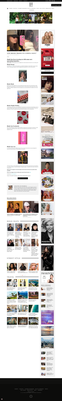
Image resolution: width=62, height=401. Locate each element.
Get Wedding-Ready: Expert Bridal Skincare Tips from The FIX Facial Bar (26, 249)
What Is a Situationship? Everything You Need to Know (50, 364)
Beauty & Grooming (31, 8)
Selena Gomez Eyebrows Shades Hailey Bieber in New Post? (30, 215)
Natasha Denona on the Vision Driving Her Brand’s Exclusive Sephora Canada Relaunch (34, 234)
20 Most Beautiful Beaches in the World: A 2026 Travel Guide (33, 315)
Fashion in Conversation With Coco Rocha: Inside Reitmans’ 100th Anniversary (26, 234)
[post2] (47, 317)
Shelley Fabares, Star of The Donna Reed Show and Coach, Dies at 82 (50, 359)
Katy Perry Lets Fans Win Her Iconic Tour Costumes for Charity (50, 369)
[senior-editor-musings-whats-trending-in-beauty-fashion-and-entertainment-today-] (47, 181)
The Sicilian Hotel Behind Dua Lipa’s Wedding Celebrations (12, 315)
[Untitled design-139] (47, 230)
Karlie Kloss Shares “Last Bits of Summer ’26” (50, 374)
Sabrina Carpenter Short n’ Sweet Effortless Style (11, 272)
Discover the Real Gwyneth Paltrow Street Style (33, 272)
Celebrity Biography (22, 8)
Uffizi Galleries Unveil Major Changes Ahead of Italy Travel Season (11, 327)
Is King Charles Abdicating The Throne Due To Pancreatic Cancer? (50, 294)
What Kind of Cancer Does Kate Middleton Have (50, 305)
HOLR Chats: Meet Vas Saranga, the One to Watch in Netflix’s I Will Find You (10, 234)
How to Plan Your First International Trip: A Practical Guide (11, 289)
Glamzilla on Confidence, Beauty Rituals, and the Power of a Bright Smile (10, 249)
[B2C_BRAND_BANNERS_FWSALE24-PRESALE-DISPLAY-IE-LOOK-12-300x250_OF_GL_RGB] (47, 277)
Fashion (11, 8)
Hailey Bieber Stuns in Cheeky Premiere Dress (14, 215)
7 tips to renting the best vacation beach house (22, 327)
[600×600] (47, 140)
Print (53, 8)
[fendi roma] (47, 38)
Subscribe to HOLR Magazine (22, 178)
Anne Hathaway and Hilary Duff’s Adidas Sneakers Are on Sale (50, 353)
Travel (37, 8)
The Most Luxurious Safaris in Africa (32, 302)
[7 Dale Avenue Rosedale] (47, 153)
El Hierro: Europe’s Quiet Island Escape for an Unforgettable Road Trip (22, 302)
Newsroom (40, 390)
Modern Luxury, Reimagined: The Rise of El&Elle (18, 248)
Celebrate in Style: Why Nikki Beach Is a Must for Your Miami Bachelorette (33, 327)
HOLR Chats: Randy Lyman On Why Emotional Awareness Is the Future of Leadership (18, 234)
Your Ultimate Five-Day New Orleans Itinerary (22, 315)
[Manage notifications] (2, 399)
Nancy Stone (9, 216)
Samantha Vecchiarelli (13, 54)
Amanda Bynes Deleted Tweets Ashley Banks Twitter (50, 288)
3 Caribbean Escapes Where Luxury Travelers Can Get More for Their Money (11, 303)
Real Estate (42, 8)
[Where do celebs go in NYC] (47, 342)
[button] (38, 261)
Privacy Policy (31, 391)
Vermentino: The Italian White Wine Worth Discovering (22, 289)
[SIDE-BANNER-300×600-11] (47, 257)
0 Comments (49, 290)
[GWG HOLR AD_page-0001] (47, 119)
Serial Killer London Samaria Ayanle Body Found (50, 300)
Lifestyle (15, 8)
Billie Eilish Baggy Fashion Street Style (23, 272)
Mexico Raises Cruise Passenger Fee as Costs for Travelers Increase (33, 289)
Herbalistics (48, 8)
